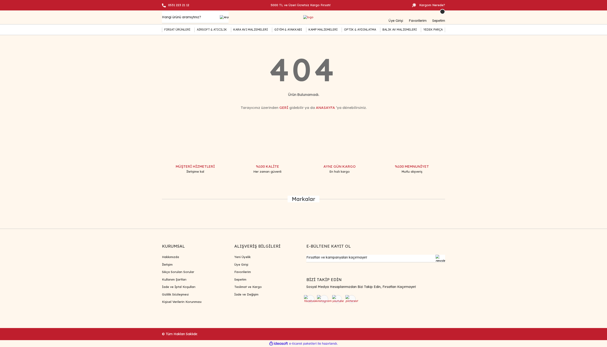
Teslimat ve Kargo (248, 287)
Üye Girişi (241, 264)
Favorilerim (242, 272)
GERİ (283, 107)
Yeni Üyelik (242, 257)
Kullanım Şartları (174, 279)
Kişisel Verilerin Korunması (182, 302)
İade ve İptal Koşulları (178, 287)
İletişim (167, 264)
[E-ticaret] (303, 344)
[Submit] (440, 258)
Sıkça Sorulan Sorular (178, 272)
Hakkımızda (170, 257)
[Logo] (308, 17)
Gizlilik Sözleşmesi (175, 294)
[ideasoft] (278, 343)
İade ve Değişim (246, 294)
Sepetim (240, 279)
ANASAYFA (325, 107)
